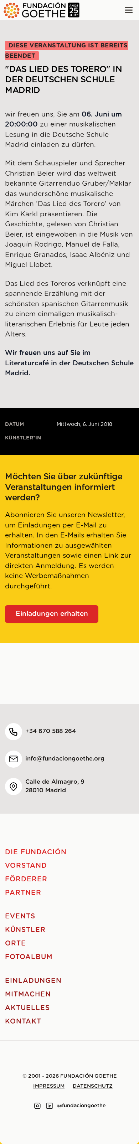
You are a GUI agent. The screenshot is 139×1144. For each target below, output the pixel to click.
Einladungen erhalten (52, 613)
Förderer (26, 879)
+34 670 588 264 (50, 731)
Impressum (49, 1086)
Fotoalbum (28, 957)
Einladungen (33, 981)
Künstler (25, 930)
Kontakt (23, 1021)
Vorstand (26, 865)
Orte (15, 943)
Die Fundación (35, 852)
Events (20, 916)
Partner (23, 893)
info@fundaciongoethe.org (64, 759)
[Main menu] (129, 10)
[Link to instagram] (37, 1106)
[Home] (39, 10)
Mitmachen (28, 994)
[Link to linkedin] (49, 1106)
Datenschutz (93, 1086)
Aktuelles (27, 1008)
